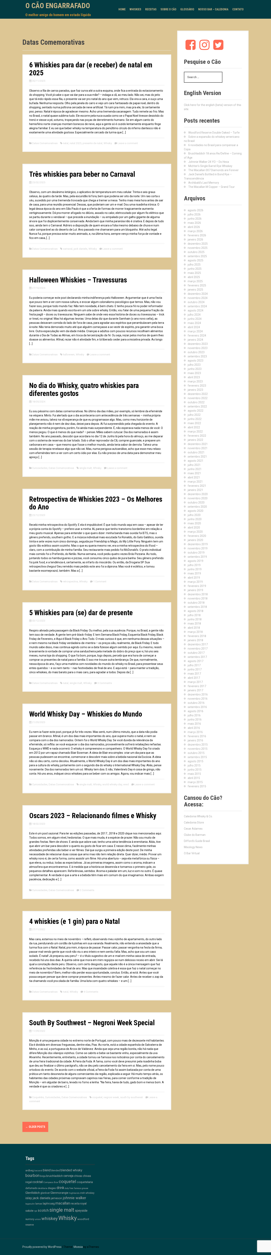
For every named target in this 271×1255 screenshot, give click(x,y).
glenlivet (45, 1192)
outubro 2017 (196, 652)
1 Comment (99, 581)
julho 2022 (194, 414)
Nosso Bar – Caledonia (213, 9)
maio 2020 (194, 523)
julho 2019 (194, 565)
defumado (31, 1188)
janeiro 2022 (195, 439)
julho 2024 (194, 314)
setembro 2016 (197, 707)
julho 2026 (194, 214)
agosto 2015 (195, 761)
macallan (62, 1203)
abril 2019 (194, 577)
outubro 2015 (196, 753)
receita (75, 1203)
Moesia (78, 1246)
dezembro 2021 (198, 444)
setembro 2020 (197, 506)
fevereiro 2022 (197, 435)
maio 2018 (194, 623)
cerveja (68, 1176)
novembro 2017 (198, 648)
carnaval (67, 248)
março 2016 (195, 732)
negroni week (111, 1097)
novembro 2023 (198, 348)
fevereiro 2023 (197, 385)
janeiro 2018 (195, 640)
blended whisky (71, 1170)
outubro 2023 (196, 352)
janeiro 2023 (195, 389)
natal (65, 143)
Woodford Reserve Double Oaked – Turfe (214, 132)
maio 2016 (194, 723)
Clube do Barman (195, 834)
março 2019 (195, 581)
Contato (238, 9)
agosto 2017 (195, 661)
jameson (56, 1198)
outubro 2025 (196, 252)
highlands (74, 1193)
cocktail (37, 1182)
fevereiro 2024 (197, 335)
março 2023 (195, 381)
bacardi (38, 1170)
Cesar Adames (193, 828)
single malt (85, 468)
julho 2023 (194, 364)
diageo (52, 1188)
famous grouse (81, 1188)
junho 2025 (195, 268)
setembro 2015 (197, 757)
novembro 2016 (198, 698)
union (38, 1219)
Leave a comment (128, 143)
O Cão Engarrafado (57, 6)
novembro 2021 (198, 448)
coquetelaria (85, 1182)
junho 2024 (195, 318)
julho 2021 (194, 465)
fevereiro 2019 (197, 586)
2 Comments (87, 890)
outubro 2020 (196, 502)
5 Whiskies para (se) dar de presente (81, 613)
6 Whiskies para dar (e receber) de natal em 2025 (90, 69)
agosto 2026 (195, 210)
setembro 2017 (197, 657)
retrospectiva (70, 581)
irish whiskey (87, 1193)
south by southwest (131, 1097)
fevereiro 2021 (197, 485)
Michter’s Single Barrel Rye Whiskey (210, 166)
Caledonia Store (194, 822)
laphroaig (49, 1203)
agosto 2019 (195, 561)
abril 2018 (194, 627)
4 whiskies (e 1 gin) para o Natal (74, 921)
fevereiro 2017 (197, 686)
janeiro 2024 (195, 339)
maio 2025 (194, 272)
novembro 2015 (198, 748)
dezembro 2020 (198, 494)
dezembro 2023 (198, 343)
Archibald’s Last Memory (203, 182)
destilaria (42, 1188)
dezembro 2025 (198, 243)
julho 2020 (194, 515)
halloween (69, 354)
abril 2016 (194, 727)
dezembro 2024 (198, 293)
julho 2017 (194, 665)
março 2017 (195, 682)
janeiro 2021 (195, 490)
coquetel (97, 1097)
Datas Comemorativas (45, 143)
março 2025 (195, 281)
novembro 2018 (198, 598)
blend (47, 1170)
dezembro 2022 (198, 394)
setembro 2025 (197, 256)
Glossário (187, 9)
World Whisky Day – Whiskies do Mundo (85, 714)
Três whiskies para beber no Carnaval (82, 174)
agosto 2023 (195, 360)
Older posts (35, 1126)
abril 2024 (194, 327)
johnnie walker (74, 1198)
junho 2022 (195, 419)
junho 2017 (195, 669)
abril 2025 (194, 277)
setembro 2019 (197, 556)
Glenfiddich (32, 1193)
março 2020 (195, 531)
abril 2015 (194, 778)
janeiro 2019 (195, 590)
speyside (81, 1210)
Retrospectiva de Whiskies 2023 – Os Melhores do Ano (95, 503)
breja (43, 1176)
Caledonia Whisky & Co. (198, 816)
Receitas (151, 9)
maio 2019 (194, 573)
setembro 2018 (197, 606)
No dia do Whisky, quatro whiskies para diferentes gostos (84, 389)
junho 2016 (195, 719)
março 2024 (195, 331)
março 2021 (195, 481)
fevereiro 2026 (197, 235)
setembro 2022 (197, 406)
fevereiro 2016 (197, 736)
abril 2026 (194, 227)
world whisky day (112, 784)
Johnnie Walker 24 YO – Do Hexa (208, 161)
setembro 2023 (197, 356)
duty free (69, 1188)
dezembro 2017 (198, 644)
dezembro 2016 (198, 694)
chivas (78, 1175)
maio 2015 (194, 773)
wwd (126, 784)
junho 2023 (195, 368)
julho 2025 (194, 264)
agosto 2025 (195, 260)
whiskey (49, 1218)
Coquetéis (38, 1097)
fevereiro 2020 (197, 535)
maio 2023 (194, 373)
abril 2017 (194, 677)
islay (28, 1198)
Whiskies (135, 9)
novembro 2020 (198, 498)
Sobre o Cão (168, 9)
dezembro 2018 (198, 594)
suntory (29, 1219)
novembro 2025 (198, 247)
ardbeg (29, 1170)
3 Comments (104, 683)
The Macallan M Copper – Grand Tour (211, 186)
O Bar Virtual (192, 853)
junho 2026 (195, 218)
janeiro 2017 (195, 690)
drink (60, 1188)
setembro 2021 (197, 456)
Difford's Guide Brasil (197, 841)
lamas (38, 1203)
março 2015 (195, 782)
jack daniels (80, 248)
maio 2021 (194, 473)
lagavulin (30, 1204)
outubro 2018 (196, 602)
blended (55, 1170)
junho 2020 (195, 519)
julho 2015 (194, 765)
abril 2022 (194, 427)
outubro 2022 (196, 402)
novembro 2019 (198, 548)
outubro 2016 (196, 702)
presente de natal (92, 143)
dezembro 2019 (198, 544)
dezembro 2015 (198, 744)
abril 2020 (194, 527)
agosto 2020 (195, 510)
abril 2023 (194, 377)
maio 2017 (194, 673)
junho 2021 (195, 469)
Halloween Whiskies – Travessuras (78, 280)
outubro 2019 (196, 552)
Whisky (108, 143)
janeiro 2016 (195, 740)
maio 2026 (194, 222)
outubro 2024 (196, 302)
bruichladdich (54, 1175)
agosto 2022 (195, 410)
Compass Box (50, 1182)
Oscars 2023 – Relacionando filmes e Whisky (92, 816)
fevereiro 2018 (197, 636)
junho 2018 (195, 619)
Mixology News (193, 847)
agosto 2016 (195, 711)
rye (35, 1211)
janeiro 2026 (195, 239)
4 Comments (91, 991)
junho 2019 (195, 569)
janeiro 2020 (195, 540)
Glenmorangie (59, 1193)
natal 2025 (75, 143)
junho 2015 (195, 769)
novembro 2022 (198, 398)
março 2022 (195, 431)
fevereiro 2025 (197, 285)
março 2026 (195, 231)
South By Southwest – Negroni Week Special (92, 1023)
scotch (43, 1210)
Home (122, 9)
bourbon (32, 1175)
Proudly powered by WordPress (42, 1246)
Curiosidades (39, 468)
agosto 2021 (195, 460)
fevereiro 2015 (197, 786)
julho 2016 (194, 715)
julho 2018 (194, 615)
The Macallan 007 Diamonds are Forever (213, 170)
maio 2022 (194, 423)
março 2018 (195, 631)
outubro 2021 (196, 452)
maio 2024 (194, 323)
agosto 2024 (195, 310)
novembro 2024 (198, 298)
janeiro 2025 (195, 289)
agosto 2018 (195, 611)
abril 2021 (194, 477)
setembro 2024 (197, 306)
